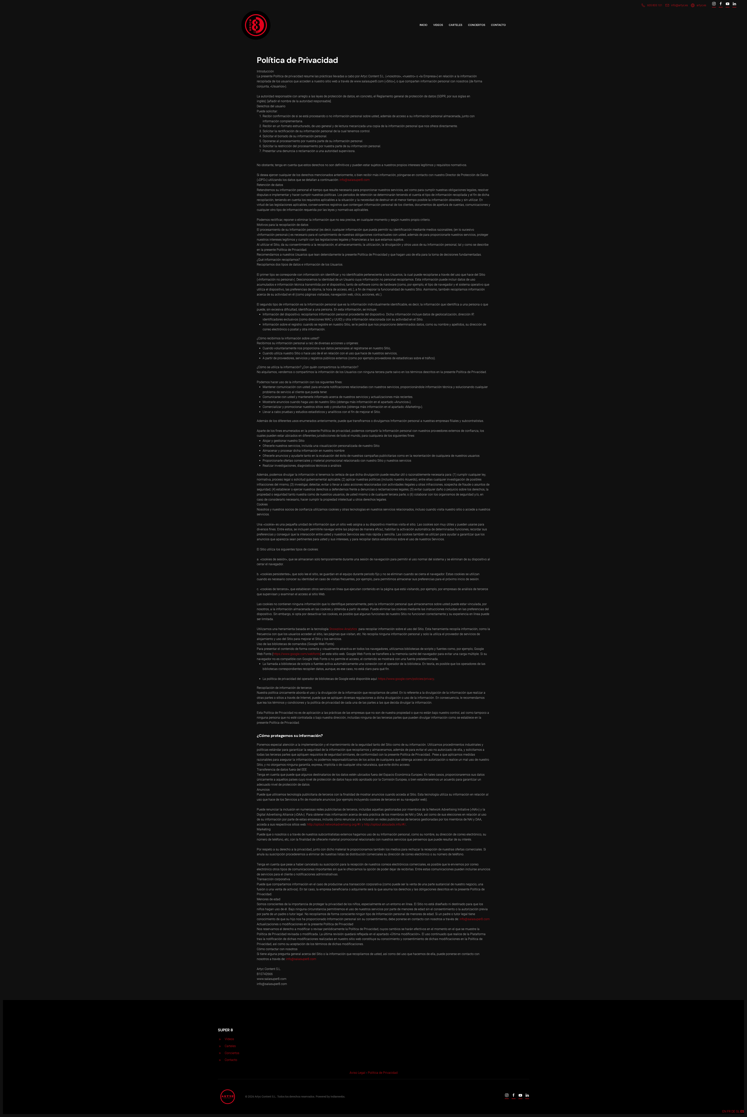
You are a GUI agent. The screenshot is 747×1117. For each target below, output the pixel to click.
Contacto (498, 25)
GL (738, 1111)
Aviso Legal (357, 1073)
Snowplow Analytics (343, 629)
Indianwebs (338, 1096)
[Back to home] (256, 25)
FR (729, 1111)
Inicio (423, 25)
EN (724, 1111)
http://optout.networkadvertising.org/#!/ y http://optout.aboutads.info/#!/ (356, 824)
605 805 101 (654, 5)
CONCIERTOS (476, 25)
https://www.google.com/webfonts (296, 654)
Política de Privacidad (383, 1073)
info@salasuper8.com (354, 180)
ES (742, 1111)
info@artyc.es (679, 5)
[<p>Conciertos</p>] (220, 1053)
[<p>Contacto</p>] (220, 1060)
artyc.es (701, 5)
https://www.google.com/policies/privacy (406, 679)
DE (733, 1111)
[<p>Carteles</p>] (220, 1046)
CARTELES (455, 25)
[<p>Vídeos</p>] (220, 1039)
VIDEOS (438, 25)
